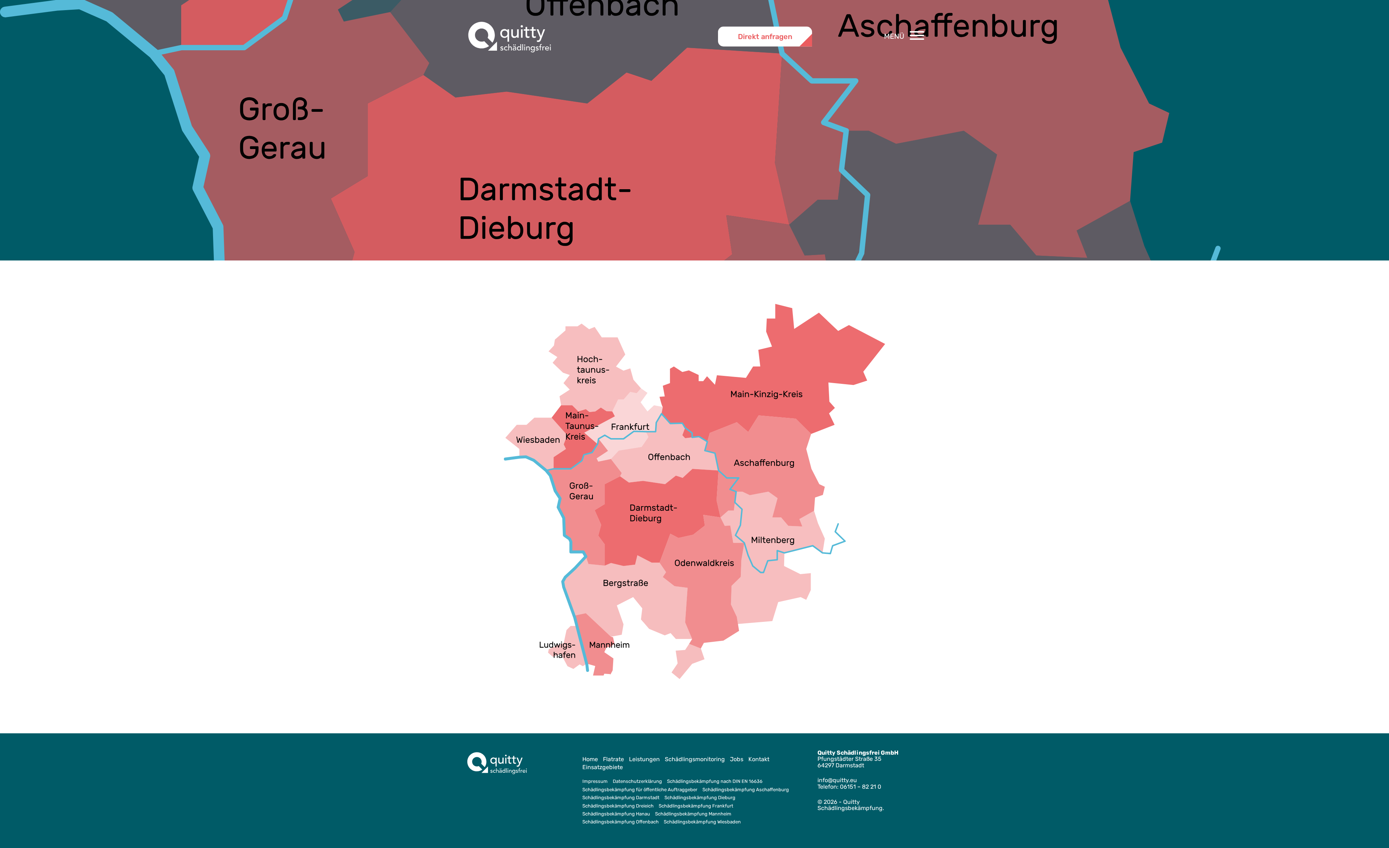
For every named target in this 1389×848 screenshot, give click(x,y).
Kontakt (758, 759)
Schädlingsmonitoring (695, 759)
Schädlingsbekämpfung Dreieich (618, 806)
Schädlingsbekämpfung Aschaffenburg (745, 789)
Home (590, 759)
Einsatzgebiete (602, 767)
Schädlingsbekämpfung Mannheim (693, 814)
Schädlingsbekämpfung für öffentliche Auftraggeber (639, 789)
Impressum (595, 781)
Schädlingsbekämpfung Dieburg (699, 797)
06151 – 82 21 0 (860, 786)
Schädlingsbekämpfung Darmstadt (620, 797)
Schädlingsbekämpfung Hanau (616, 814)
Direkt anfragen (765, 36)
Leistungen (644, 759)
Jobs (736, 759)
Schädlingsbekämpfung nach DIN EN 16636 (715, 781)
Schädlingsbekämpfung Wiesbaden (702, 821)
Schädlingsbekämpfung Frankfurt (696, 806)
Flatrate (613, 759)
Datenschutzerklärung (637, 781)
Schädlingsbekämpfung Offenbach (620, 821)
